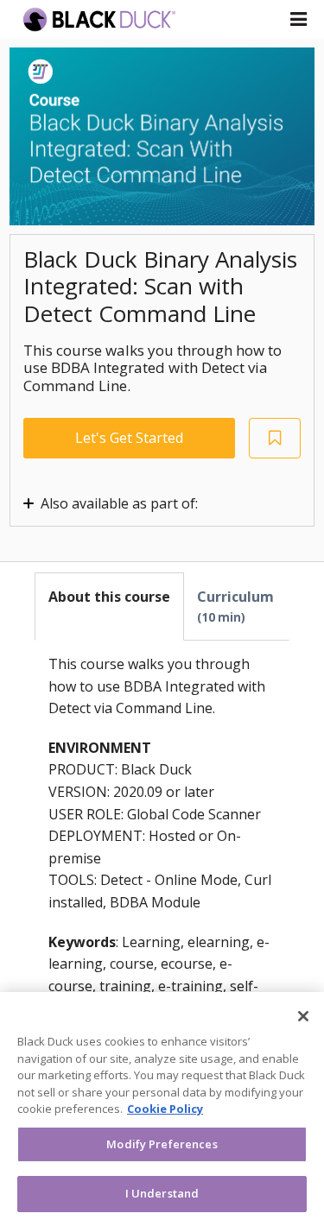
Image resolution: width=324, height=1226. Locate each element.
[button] (298, 19)
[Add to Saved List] (275, 438)
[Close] (303, 1016)
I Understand (162, 1193)
